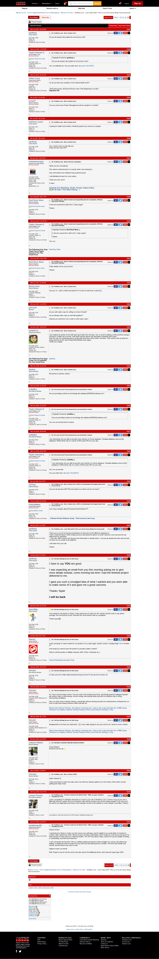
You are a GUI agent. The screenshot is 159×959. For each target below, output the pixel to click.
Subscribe (45, 17)
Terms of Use (70, 929)
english (31, 888)
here (121, 643)
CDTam (32, 485)
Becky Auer (34, 286)
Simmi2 (32, 690)
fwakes (32, 369)
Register (24, 8)
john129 (32, 307)
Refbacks (31, 915)
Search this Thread (124, 25)
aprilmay (33, 33)
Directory (103, 940)
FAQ (38, 940)
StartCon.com (126, 943)
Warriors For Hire (67, 13)
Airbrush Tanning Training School (78, 710)
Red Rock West (36, 200)
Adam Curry (34, 78)
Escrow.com (126, 942)
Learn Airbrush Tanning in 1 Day (102, 710)
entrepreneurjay (36, 161)
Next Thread (86, 892)
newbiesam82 (35, 825)
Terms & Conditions (107, 942)
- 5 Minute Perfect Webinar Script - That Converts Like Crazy (72, 518)
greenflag (33, 609)
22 (125, 17)
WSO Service (105, 947)
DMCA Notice (88, 929)
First (115, 17)
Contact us (104, 943)
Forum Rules (32, 918)
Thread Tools (113, 25)
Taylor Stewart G (36, 52)
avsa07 (32, 101)
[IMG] (30, 909)
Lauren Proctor (36, 795)
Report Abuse (41, 942)
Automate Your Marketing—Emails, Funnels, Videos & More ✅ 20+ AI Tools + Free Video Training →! (71, 189)
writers (52, 888)
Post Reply (34, 17)
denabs (32, 670)
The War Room (63, 942)
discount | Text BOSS (86, 66)
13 (120, 17)
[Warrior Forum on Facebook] (16, 951)
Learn (57, 3)
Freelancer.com (127, 940)
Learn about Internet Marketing (89, 940)
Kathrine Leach (36, 122)
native (35, 888)
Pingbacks (32, 914)
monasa (32, 774)
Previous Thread (74, 892)
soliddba (33, 389)
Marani (32, 639)
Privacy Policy (79, 929)
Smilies (31, 908)
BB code (31, 906)
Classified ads (63, 945)
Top (81, 892)
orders (40, 888)
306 (38, 186)
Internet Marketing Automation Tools (61, 660)
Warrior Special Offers (65, 940)
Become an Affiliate (86, 943)
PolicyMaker (34, 504)
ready (44, 888)
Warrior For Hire (63, 943)
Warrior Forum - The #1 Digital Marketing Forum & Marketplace (37, 13)
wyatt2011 (33, 330)
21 (123, 17)
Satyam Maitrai (36, 742)
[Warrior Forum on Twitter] (20, 951)
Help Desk (81, 8)
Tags (30, 885)
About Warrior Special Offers (110, 945)
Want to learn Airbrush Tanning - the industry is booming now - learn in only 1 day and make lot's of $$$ (85, 708)
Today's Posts (107, 8)
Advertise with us (52, 8)
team (47, 888)
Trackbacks (32, 912)
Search (97, 3)
